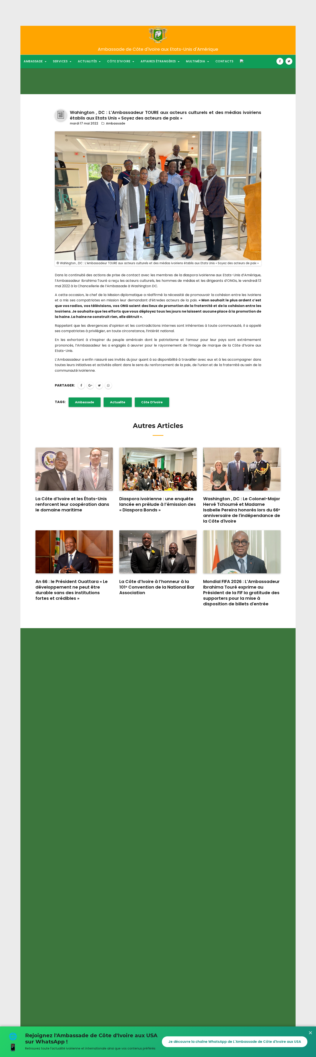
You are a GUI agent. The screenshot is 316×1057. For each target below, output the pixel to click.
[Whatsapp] (108, 385)
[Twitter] (288, 61)
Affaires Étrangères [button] (159, 61)
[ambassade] (158, 34)
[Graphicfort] (61, 115)
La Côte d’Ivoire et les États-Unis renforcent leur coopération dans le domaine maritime (72, 504)
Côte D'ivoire (152, 402)
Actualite (117, 402)
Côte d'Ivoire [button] (119, 61)
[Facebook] (279, 61)
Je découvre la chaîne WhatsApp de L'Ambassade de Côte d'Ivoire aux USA (234, 1041)
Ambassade (115, 123)
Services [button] (61, 61)
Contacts (224, 61)
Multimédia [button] (196, 61)
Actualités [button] (88, 61)
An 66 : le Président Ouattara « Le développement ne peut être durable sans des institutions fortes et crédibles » (71, 589)
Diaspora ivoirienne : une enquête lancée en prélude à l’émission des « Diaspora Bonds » (157, 504)
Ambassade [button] (34, 61)
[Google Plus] (90, 385)
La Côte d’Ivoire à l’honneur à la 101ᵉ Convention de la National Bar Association (157, 587)
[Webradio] (241, 61)
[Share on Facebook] (81, 385)
